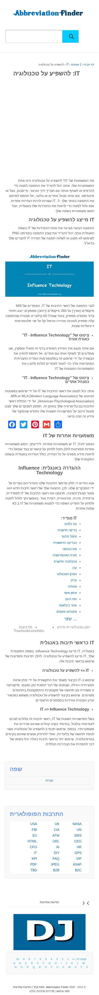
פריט (74, 580)
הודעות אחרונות (49, 902)
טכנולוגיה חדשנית (65, 561)
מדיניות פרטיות (45, 991)
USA (33, 824)
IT (67, 64)
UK (57, 824)
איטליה (72, 586)
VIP (78, 859)
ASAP (77, 864)
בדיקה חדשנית (67, 530)
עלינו (32, 991)
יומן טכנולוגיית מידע (74, 627)
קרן (75, 568)
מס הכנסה (70, 549)
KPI (34, 859)
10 (17, 959)
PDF (33, 864)
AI (57, 847)
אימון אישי (70, 593)
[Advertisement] (49, 128)
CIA (56, 830)
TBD (33, 870)
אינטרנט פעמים (66, 611)
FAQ (56, 859)
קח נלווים (71, 524)
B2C (78, 870)
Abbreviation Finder (57, 987)
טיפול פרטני (69, 536)
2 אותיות (76, 64)
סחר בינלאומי (68, 605)
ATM (55, 835)
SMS (77, 835)
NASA (77, 824)
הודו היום (71, 599)
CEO (77, 841)
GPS (77, 853)
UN (79, 830)
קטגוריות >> (78, 959)
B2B (56, 870)
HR (79, 847)
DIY (56, 853)
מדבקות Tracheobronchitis (29, 629)
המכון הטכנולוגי (67, 574)
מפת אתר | (37, 987)
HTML (32, 841)
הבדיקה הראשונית (65, 543)
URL (56, 841)
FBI (34, 830)
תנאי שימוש (63, 991)
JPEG (55, 864)
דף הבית (89, 64)
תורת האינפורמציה (65, 555)
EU (34, 835)
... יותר (70, 619)
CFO (33, 847)
